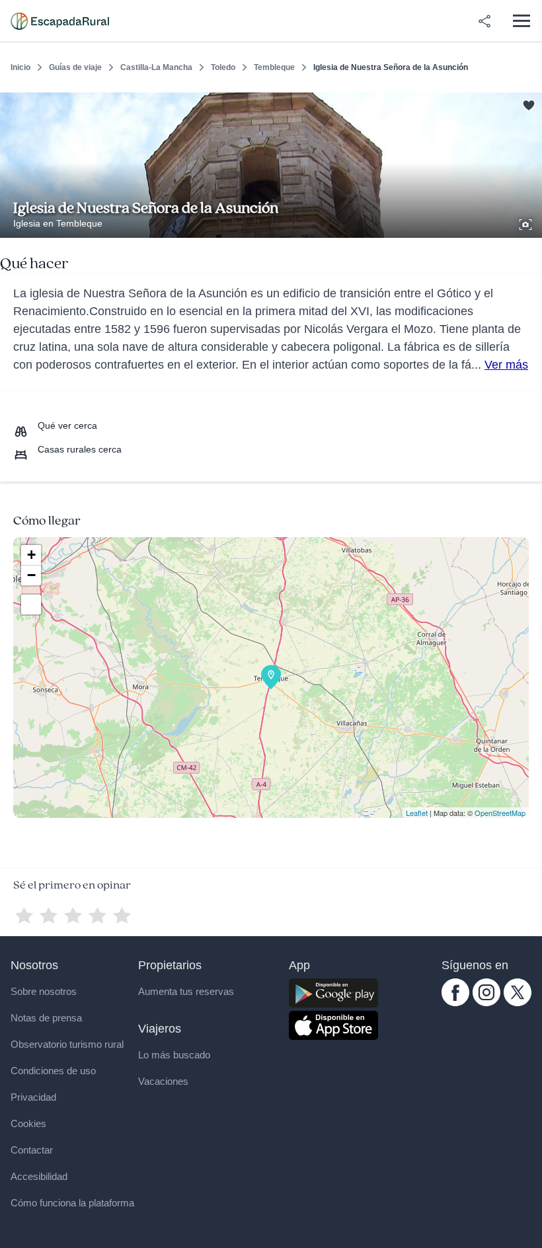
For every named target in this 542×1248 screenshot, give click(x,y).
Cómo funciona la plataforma (72, 1202)
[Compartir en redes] (484, 21)
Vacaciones (163, 1081)
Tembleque (274, 67)
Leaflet (417, 812)
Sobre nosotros (44, 991)
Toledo (223, 67)
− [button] (31, 575)
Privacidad (33, 1097)
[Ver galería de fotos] (526, 222)
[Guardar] (527, 103)
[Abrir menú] (521, 21)
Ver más (506, 364)
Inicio (20, 67)
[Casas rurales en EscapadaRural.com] (60, 21)
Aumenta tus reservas (186, 991)
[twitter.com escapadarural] (517, 1003)
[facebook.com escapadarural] (455, 1003)
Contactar (32, 1150)
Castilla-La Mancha (156, 67)
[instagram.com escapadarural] (486, 1003)
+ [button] (31, 554)
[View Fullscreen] (31, 604)
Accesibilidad (39, 1176)
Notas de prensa (46, 1017)
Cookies (28, 1123)
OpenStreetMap (500, 812)
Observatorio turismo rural (67, 1044)
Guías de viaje (75, 67)
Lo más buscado (174, 1054)
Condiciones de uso (53, 1070)
